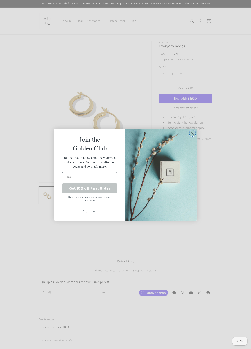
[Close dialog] (192, 133)
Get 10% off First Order (89, 188)
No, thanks (89, 211)
